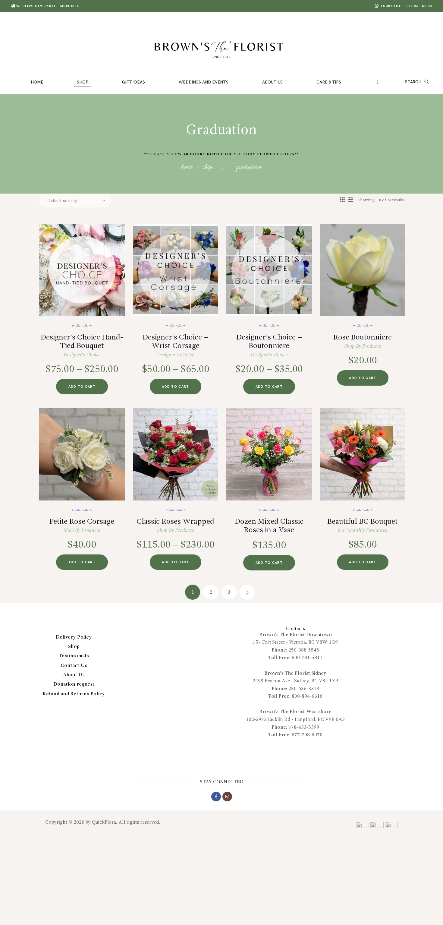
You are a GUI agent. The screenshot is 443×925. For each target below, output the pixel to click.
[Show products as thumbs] (342, 200)
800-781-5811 (307, 657)
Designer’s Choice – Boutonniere (269, 342)
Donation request (74, 684)
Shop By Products (362, 346)
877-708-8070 (307, 735)
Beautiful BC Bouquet (362, 522)
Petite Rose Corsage (81, 522)
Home (187, 167)
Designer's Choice (82, 355)
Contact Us (74, 665)
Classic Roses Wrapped (175, 522)
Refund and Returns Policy (73, 694)
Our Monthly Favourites (362, 530)
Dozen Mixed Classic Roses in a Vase (269, 526)
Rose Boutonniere (362, 337)
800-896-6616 (307, 696)
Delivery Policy (74, 637)
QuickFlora (104, 822)
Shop (208, 167)
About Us (74, 675)
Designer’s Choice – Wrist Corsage (175, 342)
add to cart (82, 387)
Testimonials (74, 656)
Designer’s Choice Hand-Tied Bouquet (82, 342)
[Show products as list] (350, 200)
